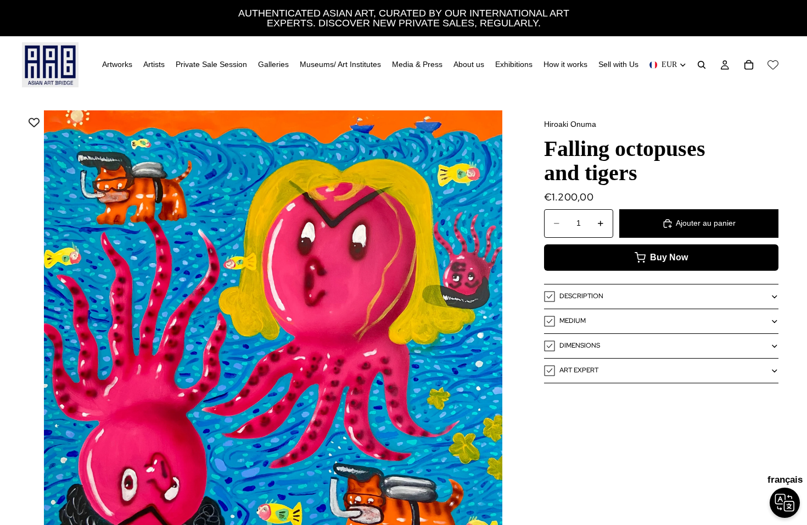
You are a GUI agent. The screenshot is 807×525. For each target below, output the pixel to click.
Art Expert (578, 370)
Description (581, 296)
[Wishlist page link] (772, 64)
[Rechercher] (702, 65)
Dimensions (579, 345)
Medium (572, 320)
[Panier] (749, 65)
